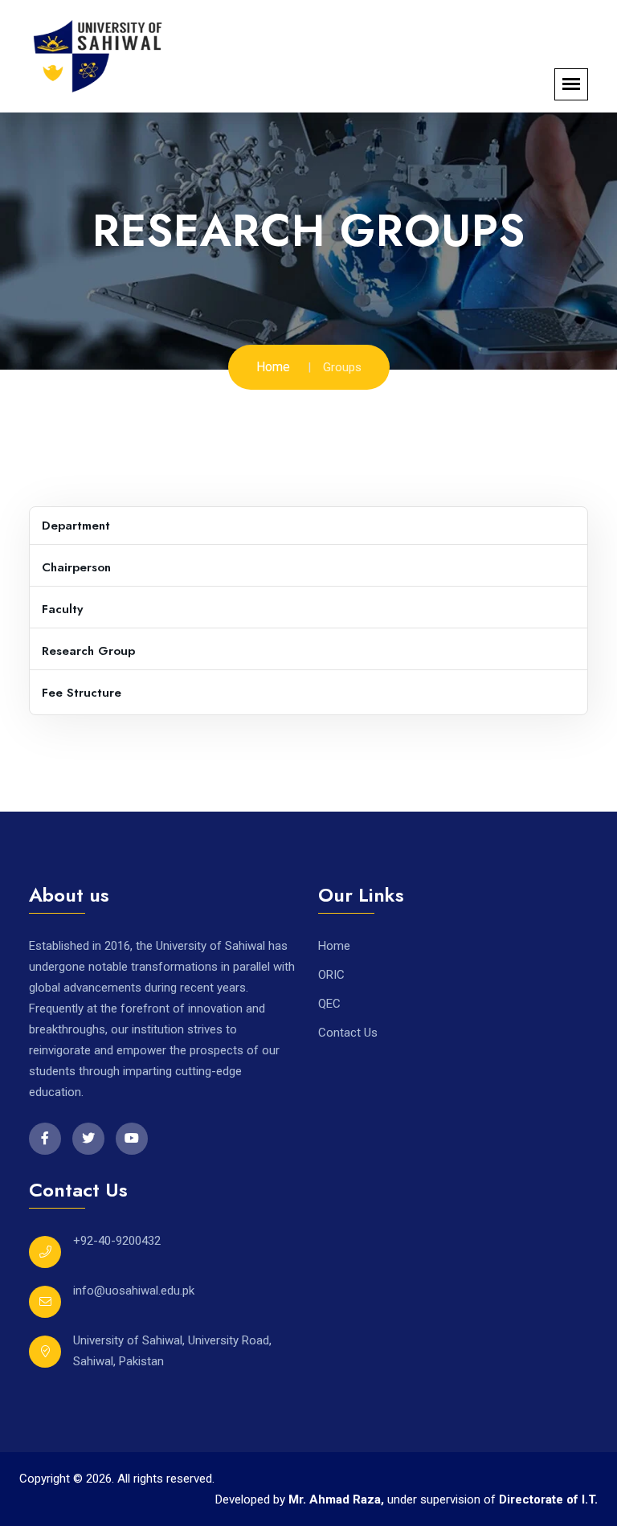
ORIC (331, 975)
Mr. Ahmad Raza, (337, 1499)
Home (273, 366)
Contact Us (348, 1032)
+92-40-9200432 (117, 1240)
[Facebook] (45, 1139)
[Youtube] (132, 1139)
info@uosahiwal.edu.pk (133, 1290)
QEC (329, 1003)
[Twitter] (88, 1139)
